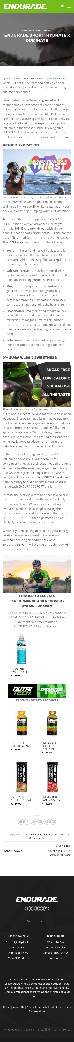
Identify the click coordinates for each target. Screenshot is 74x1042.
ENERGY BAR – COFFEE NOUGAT (21, 798)
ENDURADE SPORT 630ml (19, 670)
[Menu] (69, 6)
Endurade (28, 30)
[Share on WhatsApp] (21, 822)
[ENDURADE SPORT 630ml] (21, 649)
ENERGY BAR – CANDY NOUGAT (51, 798)
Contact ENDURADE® (55, 952)
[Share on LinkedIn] (53, 822)
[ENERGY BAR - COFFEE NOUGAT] (21, 777)
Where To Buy (55, 942)
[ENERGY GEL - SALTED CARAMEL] (21, 722)
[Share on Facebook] (27, 822)
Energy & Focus (18, 947)
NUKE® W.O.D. (13, 851)
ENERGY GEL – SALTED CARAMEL (21, 744)
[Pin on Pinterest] (47, 822)
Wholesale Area (52, 1007)
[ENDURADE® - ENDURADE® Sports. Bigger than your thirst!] (25, 6)
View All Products (18, 958)
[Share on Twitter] (34, 822)
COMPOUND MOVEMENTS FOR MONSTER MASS (59, 850)
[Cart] (62, 6)
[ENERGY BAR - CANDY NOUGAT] (52, 777)
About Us (18, 1007)
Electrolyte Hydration (18, 942)
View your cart (37, 921)
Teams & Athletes (55, 958)
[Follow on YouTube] (46, 908)
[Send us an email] (40, 908)
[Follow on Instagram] (34, 908)
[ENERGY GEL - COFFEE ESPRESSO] (52, 722)
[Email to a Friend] (40, 822)
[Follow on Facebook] (28, 908)
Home (6, 1007)
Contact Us (33, 1007)
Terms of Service (56, 947)
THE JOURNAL (44, 30)
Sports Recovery (18, 952)
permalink (38, 838)
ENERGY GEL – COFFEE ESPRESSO (50, 746)
